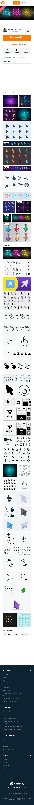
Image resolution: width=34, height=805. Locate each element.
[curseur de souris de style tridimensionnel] (17, 170)
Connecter (24, 2)
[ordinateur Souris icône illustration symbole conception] (8, 507)
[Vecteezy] (3, 3)
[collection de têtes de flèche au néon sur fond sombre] (10, 233)
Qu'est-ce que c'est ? (21, 57)
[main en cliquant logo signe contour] (22, 380)
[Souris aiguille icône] (10, 561)
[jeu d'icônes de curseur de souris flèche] (9, 220)
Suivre (28, 31)
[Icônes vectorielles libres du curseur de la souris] (17, 195)
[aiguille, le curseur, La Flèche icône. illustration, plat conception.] (22, 453)
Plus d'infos (7, 61)
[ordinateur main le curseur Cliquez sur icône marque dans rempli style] (10, 669)
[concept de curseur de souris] (17, 145)
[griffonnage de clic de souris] (22, 682)
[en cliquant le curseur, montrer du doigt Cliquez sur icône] (10, 708)
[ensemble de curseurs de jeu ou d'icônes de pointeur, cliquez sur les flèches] (17, 157)
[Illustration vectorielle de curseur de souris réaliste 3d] (10, 603)
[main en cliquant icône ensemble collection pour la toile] (10, 368)
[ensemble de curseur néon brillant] (9, 113)
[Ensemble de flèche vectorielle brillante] (17, 259)
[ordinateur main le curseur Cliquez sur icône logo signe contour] (10, 684)
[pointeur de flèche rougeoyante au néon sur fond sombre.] (23, 231)
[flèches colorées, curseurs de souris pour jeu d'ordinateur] (17, 182)
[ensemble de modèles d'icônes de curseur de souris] (22, 114)
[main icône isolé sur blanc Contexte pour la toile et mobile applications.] (10, 590)
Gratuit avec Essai (17, 38)
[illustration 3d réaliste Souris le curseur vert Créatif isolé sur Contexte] (11, 764)
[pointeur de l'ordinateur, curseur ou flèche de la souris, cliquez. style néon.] (10, 100)
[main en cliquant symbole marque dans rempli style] (10, 382)
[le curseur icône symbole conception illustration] (10, 441)
